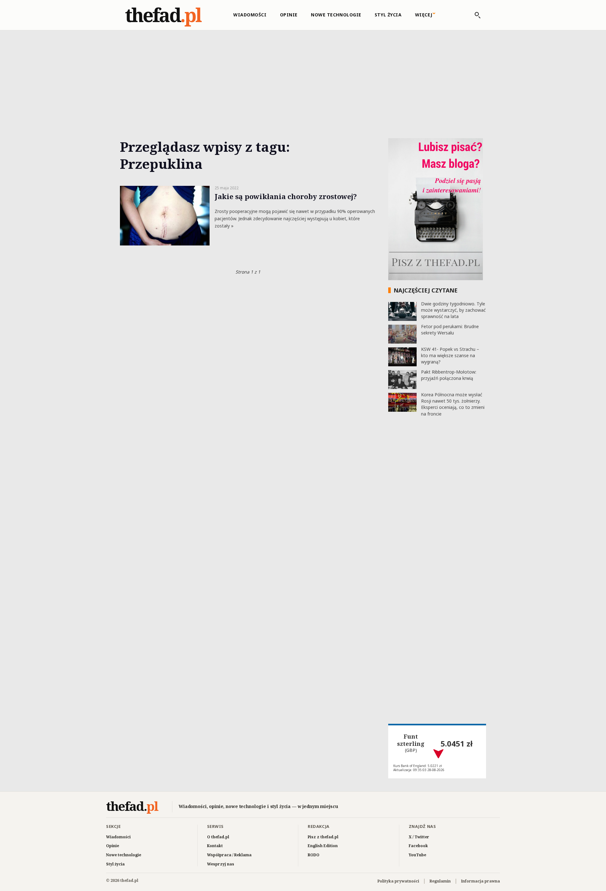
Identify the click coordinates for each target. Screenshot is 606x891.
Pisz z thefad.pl (323, 837)
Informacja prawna (480, 881)
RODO (313, 855)
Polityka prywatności (398, 881)
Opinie (289, 15)
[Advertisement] (303, 77)
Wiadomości (250, 15)
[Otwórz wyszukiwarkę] (474, 15)
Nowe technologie (336, 15)
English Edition (323, 845)
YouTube (417, 855)
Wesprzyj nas (220, 864)
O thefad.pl (218, 837)
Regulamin (440, 881)
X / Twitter (419, 837)
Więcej (423, 15)
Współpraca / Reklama (229, 855)
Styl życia (388, 15)
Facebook (418, 845)
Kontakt (215, 845)
